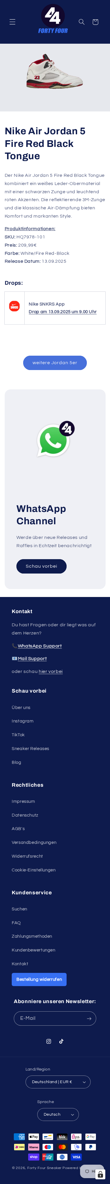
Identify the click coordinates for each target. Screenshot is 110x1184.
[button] (12, 22)
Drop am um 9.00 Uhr (63, 312)
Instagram (23, 721)
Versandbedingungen (34, 842)
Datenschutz (25, 815)
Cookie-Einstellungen (34, 870)
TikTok (18, 735)
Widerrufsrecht (27, 856)
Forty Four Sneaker (44, 1168)
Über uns (21, 707)
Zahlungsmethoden (32, 936)
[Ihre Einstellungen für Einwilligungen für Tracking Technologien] (100, 1174)
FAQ (16, 923)
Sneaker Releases (30, 749)
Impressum (23, 801)
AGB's (18, 829)
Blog (16, 762)
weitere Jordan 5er (55, 362)
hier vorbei (51, 671)
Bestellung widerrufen (39, 979)
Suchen (19, 909)
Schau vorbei (41, 566)
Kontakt (20, 964)
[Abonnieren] (89, 1018)
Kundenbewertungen (33, 950)
